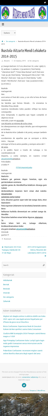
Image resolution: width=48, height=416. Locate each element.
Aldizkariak (7, 280)
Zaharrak (6, 301)
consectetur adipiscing (30, 377)
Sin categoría (10, 41)
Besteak (6, 289)
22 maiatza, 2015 (20, 61)
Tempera (33, 391)
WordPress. (41, 391)
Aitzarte (7, 61)
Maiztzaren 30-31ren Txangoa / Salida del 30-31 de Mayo (11, 250)
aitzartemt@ (6, 159)
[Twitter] (45, 2)
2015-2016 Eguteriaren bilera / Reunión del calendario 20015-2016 (37, 250)
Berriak (6, 285)
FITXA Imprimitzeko (24, 167)
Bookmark (7, 239)
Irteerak (6, 293)
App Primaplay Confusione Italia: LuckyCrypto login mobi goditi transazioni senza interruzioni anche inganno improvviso (23, 343)
